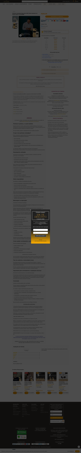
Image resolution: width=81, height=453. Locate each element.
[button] (30, 209)
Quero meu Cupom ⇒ (40, 235)
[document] (40, 226)
